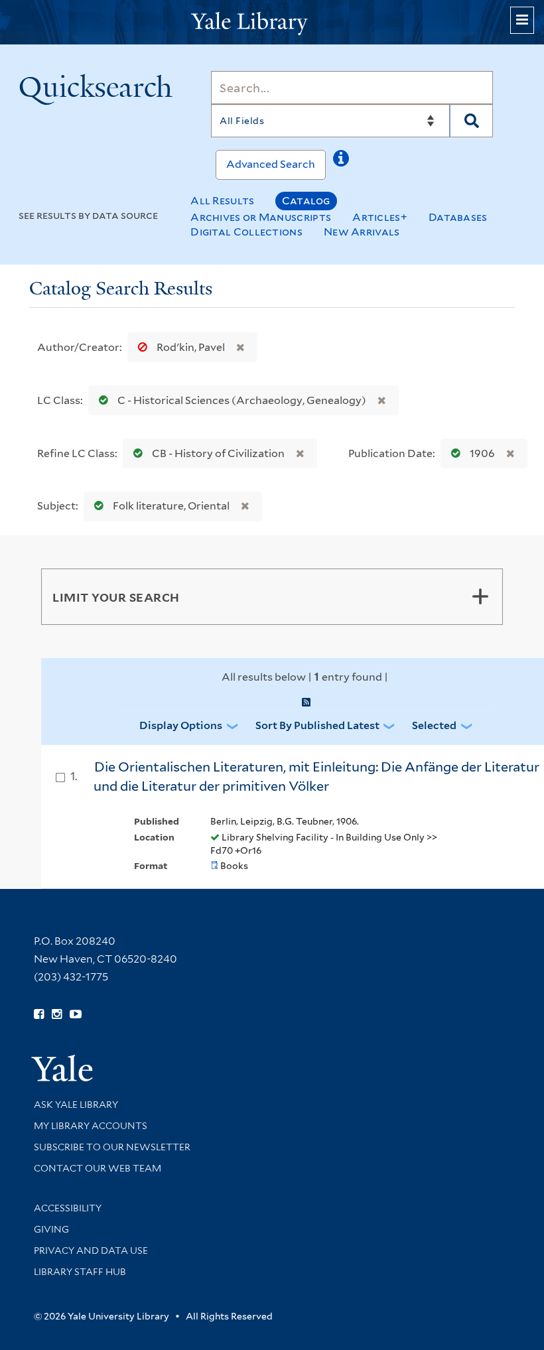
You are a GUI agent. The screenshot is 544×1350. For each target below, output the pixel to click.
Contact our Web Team (97, 1168)
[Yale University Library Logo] (272, 22)
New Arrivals (362, 232)
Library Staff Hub (80, 1271)
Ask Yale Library (76, 1104)
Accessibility (68, 1208)
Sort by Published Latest (317, 725)
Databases (458, 217)
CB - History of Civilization (218, 453)
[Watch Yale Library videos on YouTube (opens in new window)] (76, 1014)
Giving (51, 1229)
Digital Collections (246, 232)
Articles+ (379, 217)
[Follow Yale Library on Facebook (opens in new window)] (39, 1014)
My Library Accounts (90, 1125)
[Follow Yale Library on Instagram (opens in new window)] (57, 1014)
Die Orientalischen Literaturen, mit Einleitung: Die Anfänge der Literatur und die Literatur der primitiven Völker (316, 776)
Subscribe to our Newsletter (112, 1147)
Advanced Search (270, 164)
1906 (482, 453)
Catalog (306, 200)
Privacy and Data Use (91, 1250)
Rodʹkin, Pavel (191, 347)
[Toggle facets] (480, 596)
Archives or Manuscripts (260, 217)
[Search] (471, 120)
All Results (222, 200)
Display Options (180, 725)
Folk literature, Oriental (171, 506)
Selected (434, 725)
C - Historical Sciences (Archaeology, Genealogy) (241, 400)
